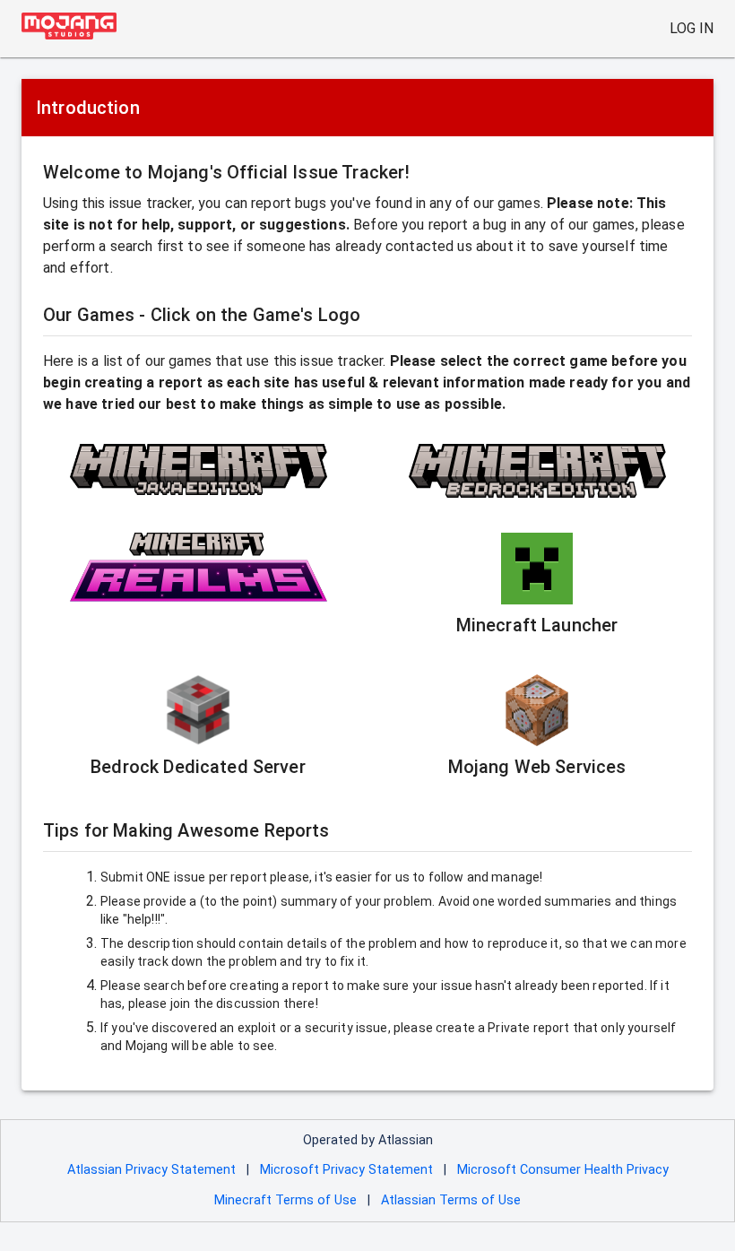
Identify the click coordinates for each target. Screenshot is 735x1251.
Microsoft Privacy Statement (346, 1169)
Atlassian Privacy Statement (151, 1169)
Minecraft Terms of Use (285, 1200)
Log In (691, 28)
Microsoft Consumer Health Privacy (563, 1169)
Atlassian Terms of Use (451, 1200)
